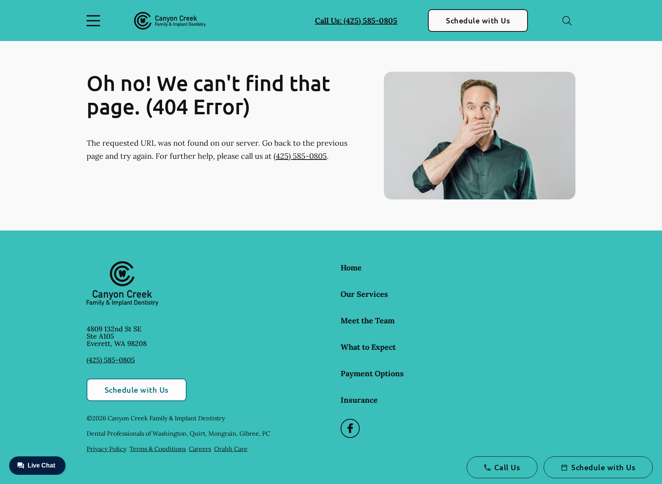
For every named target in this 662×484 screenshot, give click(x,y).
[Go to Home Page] (170, 21)
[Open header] (95, 20)
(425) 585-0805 (300, 156)
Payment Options (372, 373)
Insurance (359, 400)
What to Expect (368, 347)
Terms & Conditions (157, 449)
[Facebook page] (350, 428)
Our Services (364, 294)
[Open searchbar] (567, 20)
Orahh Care (230, 449)
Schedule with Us (478, 20)
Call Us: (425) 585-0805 (356, 20)
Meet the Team (368, 320)
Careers (200, 449)
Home (351, 267)
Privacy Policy (106, 449)
